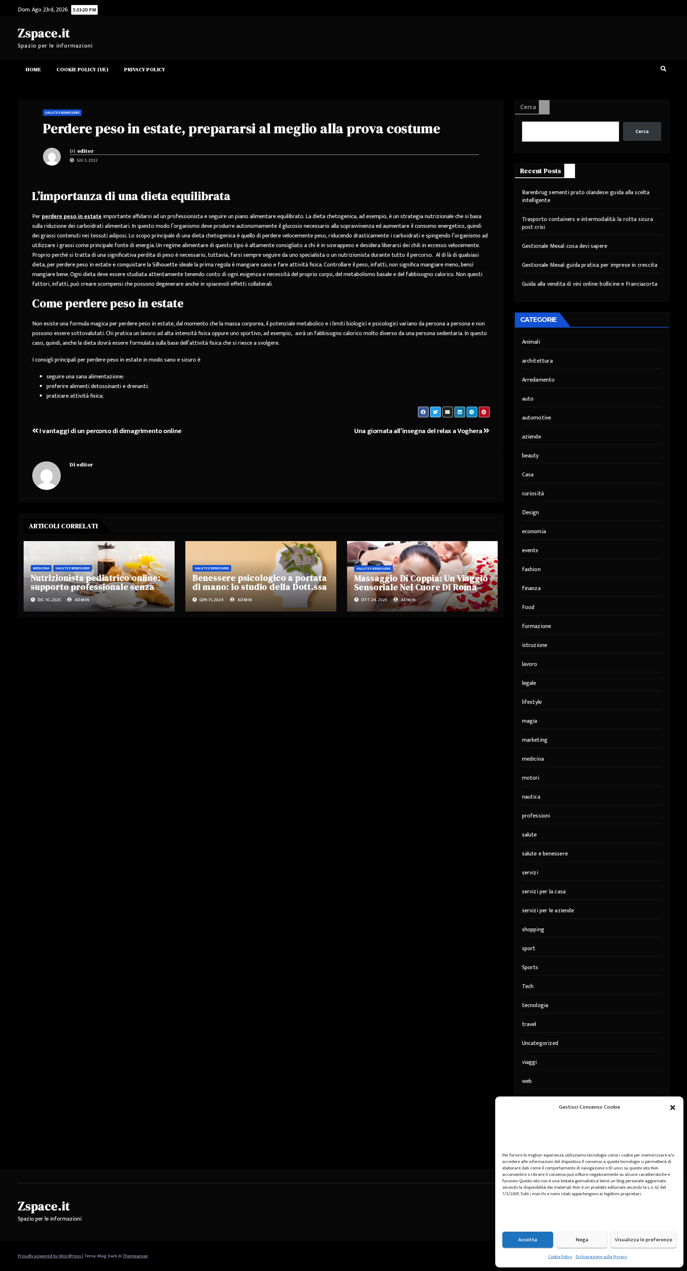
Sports (530, 967)
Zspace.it (44, 33)
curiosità (533, 494)
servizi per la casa (544, 892)
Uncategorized (540, 1043)
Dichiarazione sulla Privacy (601, 1256)
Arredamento (538, 380)
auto (528, 399)
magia (529, 721)
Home (33, 69)
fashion (531, 569)
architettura (537, 361)
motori (531, 778)
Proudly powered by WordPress (50, 1256)
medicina (41, 568)
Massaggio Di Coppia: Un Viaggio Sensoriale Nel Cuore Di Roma (421, 582)
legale (529, 683)
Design (530, 512)
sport (529, 948)
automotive (536, 418)
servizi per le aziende (548, 911)
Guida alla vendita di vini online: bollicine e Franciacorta (590, 284)
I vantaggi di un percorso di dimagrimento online (109, 431)
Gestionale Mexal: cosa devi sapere (565, 246)
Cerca (528, 107)
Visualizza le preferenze (643, 1239)
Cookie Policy (560, 1256)
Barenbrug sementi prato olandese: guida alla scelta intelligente (586, 196)
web (527, 1081)
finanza (531, 588)
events (530, 550)
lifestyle (532, 702)
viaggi (529, 1062)
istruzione (534, 645)
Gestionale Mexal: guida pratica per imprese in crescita (590, 265)
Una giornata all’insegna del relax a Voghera (418, 431)
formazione (536, 626)
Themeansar (135, 1256)
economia (534, 531)
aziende (531, 437)
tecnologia (535, 1005)
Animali (531, 342)
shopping (533, 929)
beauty (530, 456)
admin (81, 599)
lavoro (529, 664)
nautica (531, 797)
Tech (528, 986)
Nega (582, 1239)
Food (528, 607)
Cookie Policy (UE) (82, 69)
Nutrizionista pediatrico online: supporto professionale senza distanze (96, 587)
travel (529, 1024)
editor (85, 150)
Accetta (527, 1239)
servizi (530, 873)
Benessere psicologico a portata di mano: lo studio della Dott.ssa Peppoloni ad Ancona (260, 587)
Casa (528, 475)
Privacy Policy (144, 69)
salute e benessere (62, 113)
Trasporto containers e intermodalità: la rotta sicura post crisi (587, 223)
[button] (672, 1107)
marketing (535, 740)
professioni (536, 816)
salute (529, 835)
